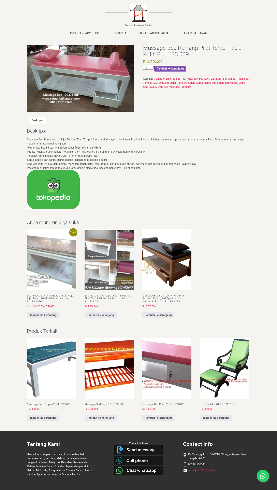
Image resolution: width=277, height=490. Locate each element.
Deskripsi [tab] (37, 120)
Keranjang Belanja (154, 33)
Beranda (120, 33)
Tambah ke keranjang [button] (43, 315)
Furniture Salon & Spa (167, 78)
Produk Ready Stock (85, 33)
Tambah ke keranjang (170, 68)
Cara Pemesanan (194, 33)
